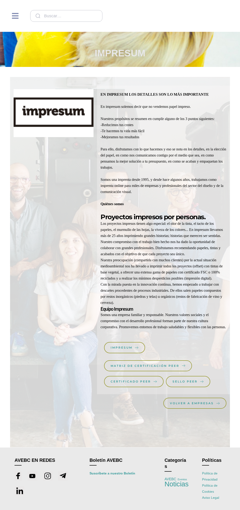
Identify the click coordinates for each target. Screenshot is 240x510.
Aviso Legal (210, 497)
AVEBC (170, 479)
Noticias (177, 484)
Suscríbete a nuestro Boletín (112, 473)
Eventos (182, 479)
